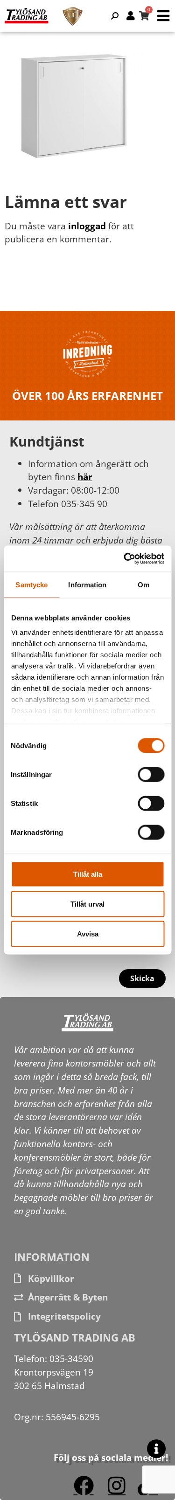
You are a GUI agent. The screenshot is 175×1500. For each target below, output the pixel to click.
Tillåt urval (87, 904)
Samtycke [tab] (31, 584)
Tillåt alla (87, 874)
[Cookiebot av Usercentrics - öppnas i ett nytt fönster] (124, 559)
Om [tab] (143, 584)
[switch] (151, 774)
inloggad (87, 226)
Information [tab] (87, 584)
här (84, 476)
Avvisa (87, 933)
